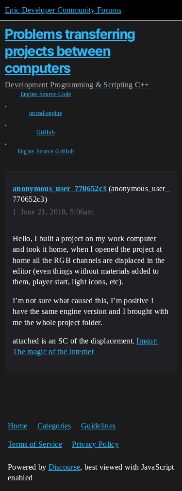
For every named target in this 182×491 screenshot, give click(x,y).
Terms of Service (35, 444)
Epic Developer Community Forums (63, 10)
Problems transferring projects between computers (70, 51)
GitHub (45, 132)
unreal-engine (45, 113)
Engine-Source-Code (45, 94)
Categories (54, 426)
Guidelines (98, 426)
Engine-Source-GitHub (45, 151)
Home (17, 426)
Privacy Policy (95, 444)
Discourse (65, 467)
